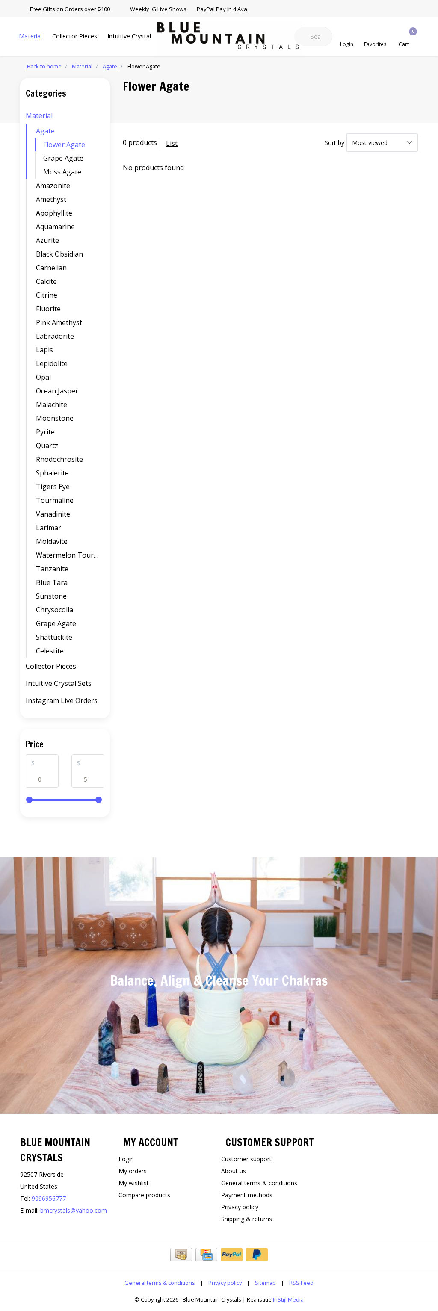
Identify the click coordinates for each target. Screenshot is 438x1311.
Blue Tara (52, 582)
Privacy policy (225, 1283)
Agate (45, 131)
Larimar (48, 527)
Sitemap (265, 1283)
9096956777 (49, 1198)
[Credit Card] (206, 1254)
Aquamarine (55, 226)
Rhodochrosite (59, 459)
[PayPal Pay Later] (257, 1254)
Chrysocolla (54, 609)
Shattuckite (54, 637)
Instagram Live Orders (62, 700)
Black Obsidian (59, 254)
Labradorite (55, 336)
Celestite (50, 651)
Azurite (47, 240)
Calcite (46, 281)
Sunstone (51, 596)
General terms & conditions (159, 1283)
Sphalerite (52, 473)
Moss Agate (62, 172)
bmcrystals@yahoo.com (73, 1210)
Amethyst (51, 199)
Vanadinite (53, 514)
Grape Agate (63, 158)
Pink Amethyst (59, 322)
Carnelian (51, 267)
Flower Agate (64, 144)
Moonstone (55, 418)
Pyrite (45, 432)
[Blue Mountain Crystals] (229, 38)
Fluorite (48, 308)
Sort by (334, 143)
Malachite (51, 404)
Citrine (46, 295)
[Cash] (181, 1254)
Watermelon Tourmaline (70, 555)
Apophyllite (54, 213)
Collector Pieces (74, 36)
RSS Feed (301, 1283)
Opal (43, 377)
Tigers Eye (53, 486)
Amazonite (53, 185)
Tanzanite (52, 568)
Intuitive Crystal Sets (136, 36)
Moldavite (52, 541)
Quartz (47, 445)
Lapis (44, 349)
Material (30, 36)
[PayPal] (232, 1254)
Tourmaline (55, 500)
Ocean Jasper (57, 391)
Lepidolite (52, 363)
